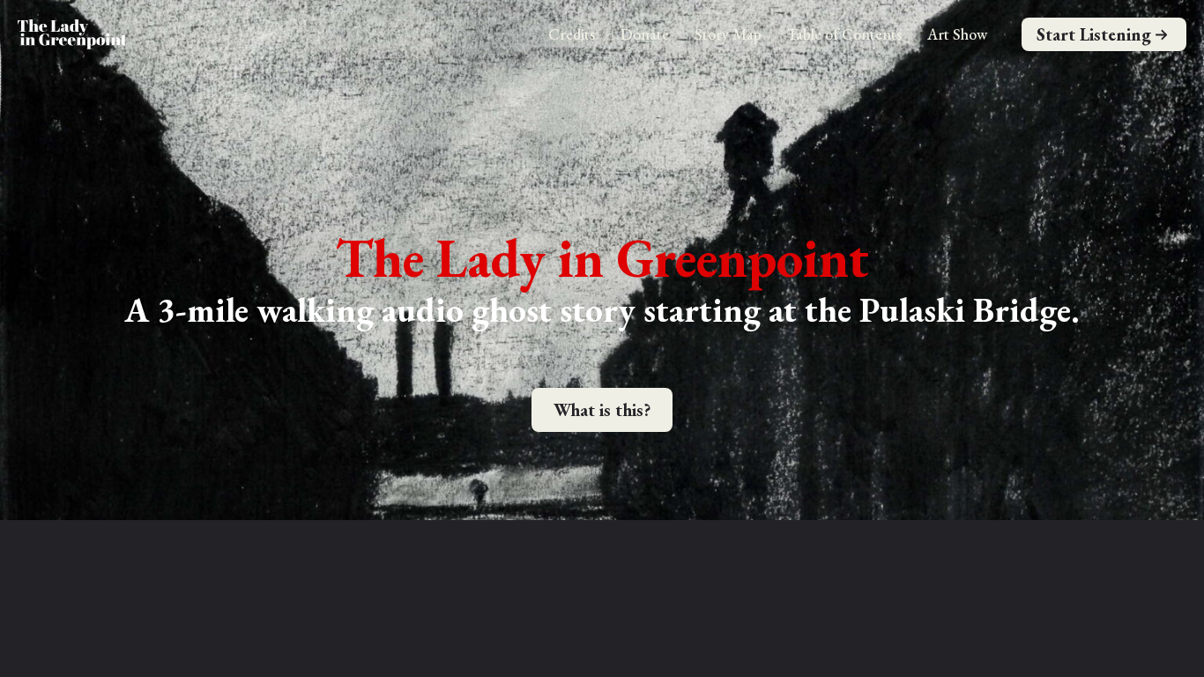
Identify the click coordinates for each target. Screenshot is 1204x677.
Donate (645, 34)
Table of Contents (844, 34)
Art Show (957, 34)
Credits (571, 34)
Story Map (728, 34)
